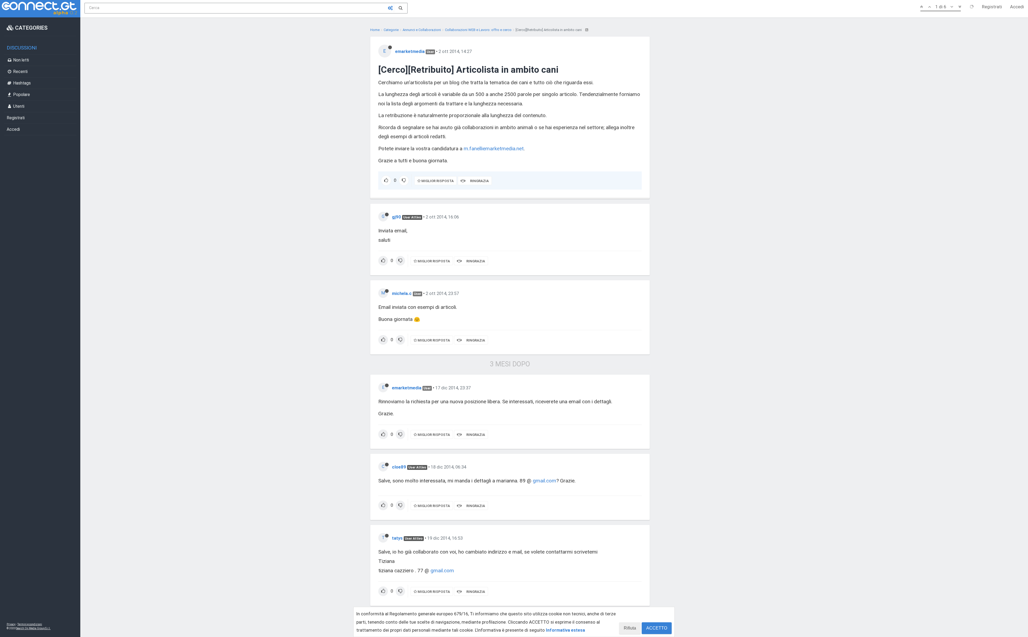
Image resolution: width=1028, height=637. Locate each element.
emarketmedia (410, 51)
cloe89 (399, 467)
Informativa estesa (565, 630)
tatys (397, 538)
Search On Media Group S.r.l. (33, 628)
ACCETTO (656, 628)
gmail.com (544, 481)
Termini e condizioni (29, 624)
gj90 (396, 217)
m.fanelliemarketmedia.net (494, 148)
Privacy (11, 624)
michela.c (402, 293)
